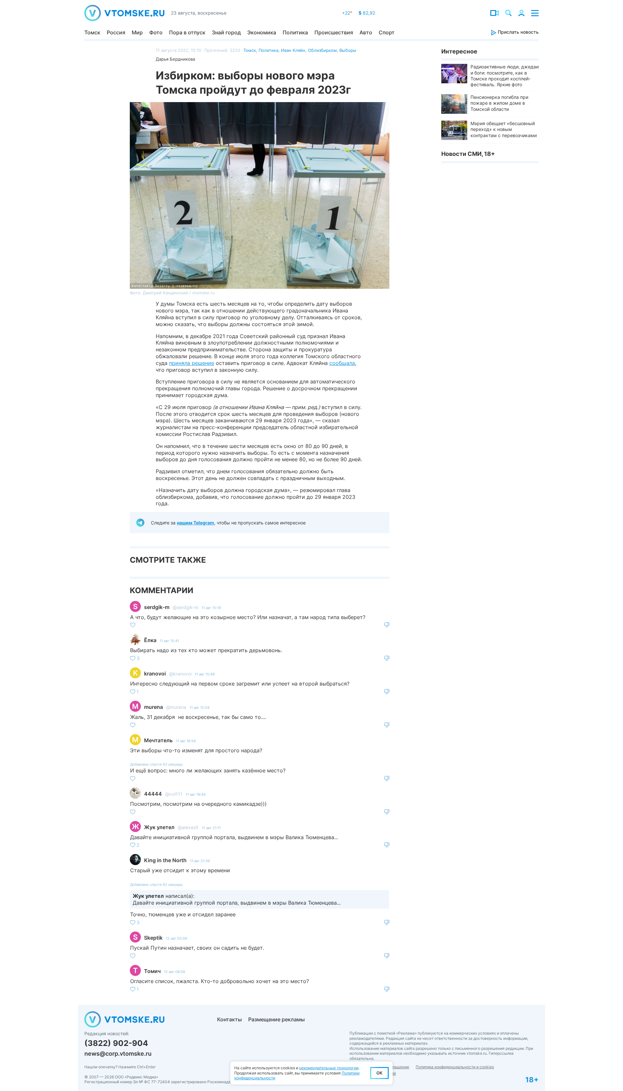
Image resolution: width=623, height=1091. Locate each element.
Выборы (347, 50)
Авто (366, 32)
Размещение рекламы (276, 1019)
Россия (116, 32)
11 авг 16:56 (186, 741)
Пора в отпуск (187, 32)
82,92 (367, 13)
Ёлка (150, 640)
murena (153, 707)
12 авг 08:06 (174, 971)
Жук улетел (159, 827)
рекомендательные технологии (329, 1067)
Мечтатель (158, 740)
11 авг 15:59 (199, 707)
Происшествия (333, 32)
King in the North (165, 860)
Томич (152, 971)
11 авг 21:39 (200, 861)
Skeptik (153, 937)
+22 (347, 13)
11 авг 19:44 (196, 794)
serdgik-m (156, 607)
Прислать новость (517, 32)
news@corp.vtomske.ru (118, 1053)
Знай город (226, 32)
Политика (295, 32)
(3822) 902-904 (116, 1043)
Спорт (387, 32)
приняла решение (191, 363)
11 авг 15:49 (205, 674)
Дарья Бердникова (175, 59)
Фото (156, 32)
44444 (153, 794)
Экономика (261, 32)
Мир (137, 32)
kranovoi (155, 673)
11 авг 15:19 (211, 607)
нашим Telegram (195, 522)
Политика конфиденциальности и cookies (455, 1066)
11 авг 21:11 (211, 828)
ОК (379, 1072)
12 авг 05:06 (176, 938)
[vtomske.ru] (124, 13)
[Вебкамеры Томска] (494, 13)
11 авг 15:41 (169, 641)
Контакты (229, 1019)
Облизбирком (322, 50)
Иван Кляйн (293, 50)
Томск (92, 32)
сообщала (342, 363)
